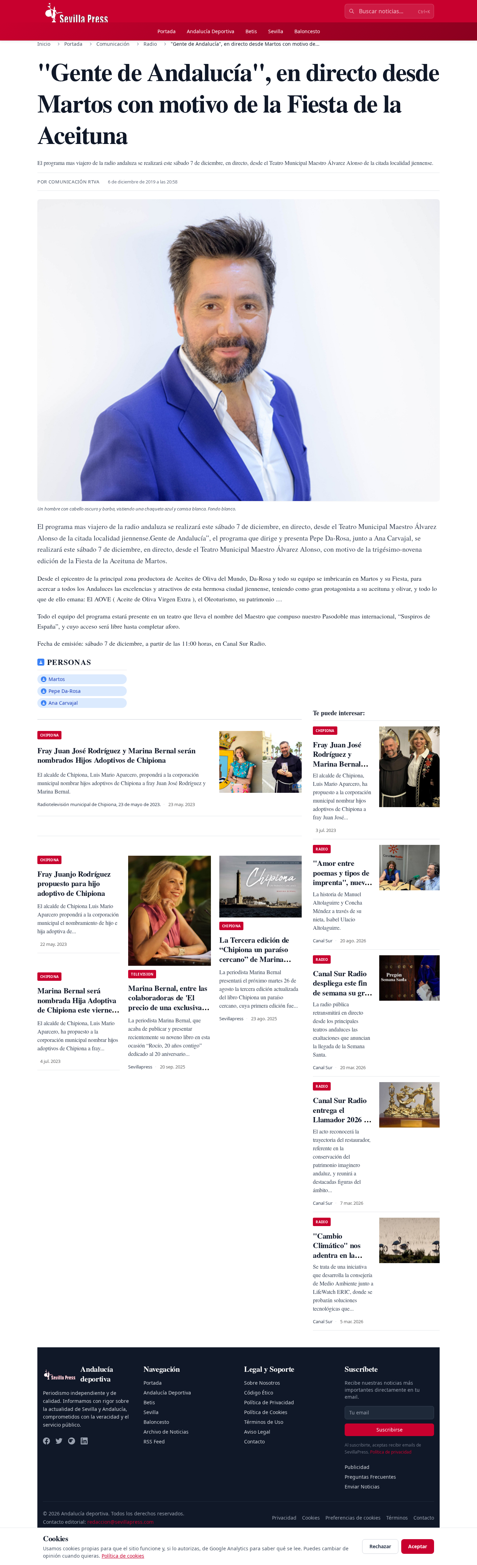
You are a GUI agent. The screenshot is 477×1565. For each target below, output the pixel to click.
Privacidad (284, 1517)
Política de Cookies (265, 1412)
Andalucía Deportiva (210, 31)
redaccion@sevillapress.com (120, 1522)
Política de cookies (123, 1555)
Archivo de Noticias (166, 1431)
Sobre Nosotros (262, 1382)
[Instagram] (71, 1440)
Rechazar (380, 1546)
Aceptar (417, 1546)
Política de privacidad (390, 1452)
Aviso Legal (257, 1431)
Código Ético (258, 1392)
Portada (166, 31)
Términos (397, 1517)
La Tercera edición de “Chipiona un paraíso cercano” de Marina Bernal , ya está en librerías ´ (254, 959)
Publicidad (357, 1467)
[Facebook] (46, 1440)
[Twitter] (59, 1440)
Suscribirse (389, 1429)
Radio (150, 44)
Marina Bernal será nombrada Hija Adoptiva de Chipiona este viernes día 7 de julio (76, 1005)
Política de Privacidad (269, 1402)
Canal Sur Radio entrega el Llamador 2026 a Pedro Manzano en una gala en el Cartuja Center (343, 1124)
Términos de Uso (263, 1422)
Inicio (43, 44)
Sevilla (275, 31)
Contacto (254, 1441)
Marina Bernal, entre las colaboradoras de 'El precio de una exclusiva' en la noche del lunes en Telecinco (167, 1007)
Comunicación (113, 44)
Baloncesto (307, 31)
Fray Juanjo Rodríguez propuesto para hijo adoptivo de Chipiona (74, 883)
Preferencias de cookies (353, 1517)
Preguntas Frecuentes (370, 1476)
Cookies (311, 1517)
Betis (251, 31)
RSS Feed (154, 1441)
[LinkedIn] (84, 1440)
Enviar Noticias (362, 1486)
